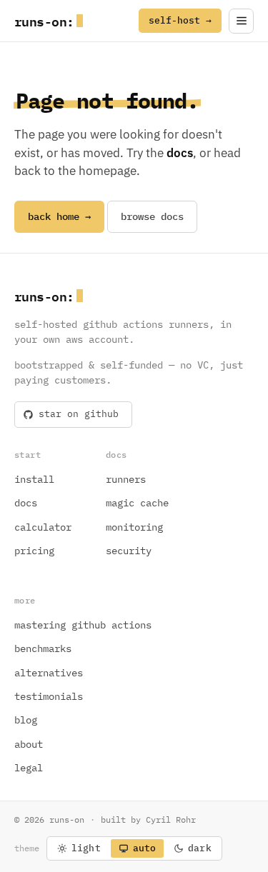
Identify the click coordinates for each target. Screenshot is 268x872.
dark (200, 848)
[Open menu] (241, 21)
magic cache (137, 502)
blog (25, 719)
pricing (34, 550)
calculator (42, 527)
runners (126, 479)
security (129, 550)
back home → (59, 216)
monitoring (134, 527)
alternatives (48, 672)
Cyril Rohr (171, 819)
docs (25, 502)
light (86, 848)
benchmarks (42, 648)
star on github (79, 414)
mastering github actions (83, 624)
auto (145, 848)
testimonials (48, 696)
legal (28, 767)
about (28, 744)
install (34, 479)
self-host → (180, 20)
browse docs (152, 216)
